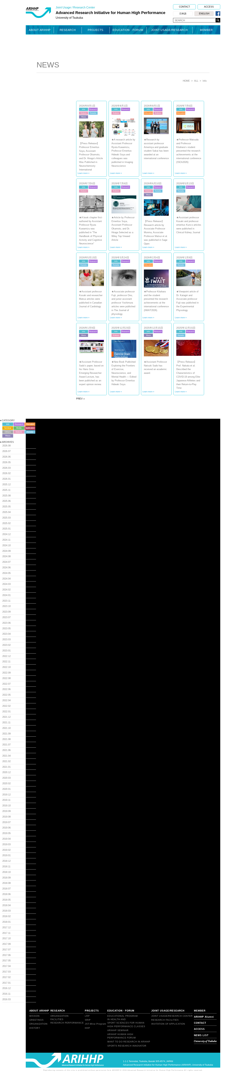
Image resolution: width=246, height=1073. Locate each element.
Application (30, 428)
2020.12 (6, 772)
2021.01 (6, 767)
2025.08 (6, 495)
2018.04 (6, 905)
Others (8, 432)
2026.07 (6, 451)
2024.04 (6, 578)
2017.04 (6, 966)
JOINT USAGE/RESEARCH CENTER (172, 1016)
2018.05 (6, 899)
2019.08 (6, 816)
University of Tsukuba (205, 1041)
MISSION (34, 1016)
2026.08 (6, 445)
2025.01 (6, 528)
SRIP (88, 1020)
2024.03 (6, 584)
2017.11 (6, 933)
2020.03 (6, 778)
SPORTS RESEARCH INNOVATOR (126, 1046)
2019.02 (6, 850)
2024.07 (6, 562)
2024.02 (6, 589)
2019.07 (6, 822)
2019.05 (6, 833)
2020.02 (6, 783)
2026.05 (6, 462)
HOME (186, 80)
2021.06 (6, 750)
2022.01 (6, 711)
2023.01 (6, 650)
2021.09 (6, 733)
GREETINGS (36, 1020)
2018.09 (6, 877)
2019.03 (6, 844)
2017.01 (6, 982)
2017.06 (6, 955)
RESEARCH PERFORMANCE (67, 1023)
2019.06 (6, 827)
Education (30, 424)
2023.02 (6, 645)
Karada (30, 432)
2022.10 (6, 667)
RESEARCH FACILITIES (165, 1020)
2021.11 (6, 722)
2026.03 (6, 468)
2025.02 (6, 523)
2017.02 (6, 977)
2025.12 (6, 484)
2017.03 (6, 971)
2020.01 (6, 789)
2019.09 (6, 811)
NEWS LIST (201, 1035)
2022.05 (6, 694)
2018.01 (6, 922)
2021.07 (6, 744)
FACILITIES (56, 1019)
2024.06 (6, 567)
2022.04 (6, 700)
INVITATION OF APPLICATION (168, 1024)
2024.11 (6, 539)
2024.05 (6, 573)
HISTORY (34, 1028)
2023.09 (6, 611)
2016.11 (6, 993)
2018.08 (6, 883)
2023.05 (6, 628)
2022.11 (6, 661)
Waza (7, 436)
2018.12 (6, 861)
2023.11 (6, 600)
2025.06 (6, 501)
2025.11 (6, 490)
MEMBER (206, 29)
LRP (87, 1016)
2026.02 (6, 473)
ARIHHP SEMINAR (118, 1030)
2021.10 (6, 728)
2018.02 (6, 916)
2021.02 (6, 761)
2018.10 (6, 872)
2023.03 (6, 639)
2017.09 (6, 944)
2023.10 (6, 606)
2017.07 (6, 949)
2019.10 (6, 805)
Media (18, 428)
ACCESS (209, 6)
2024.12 (6, 534)
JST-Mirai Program (95, 1024)
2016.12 (6, 988)
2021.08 (6, 739)
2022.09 (6, 672)
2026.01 (6, 479)
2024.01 (6, 595)
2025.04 (6, 512)
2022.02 (6, 706)
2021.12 (6, 717)
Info (7, 424)
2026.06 (6, 456)
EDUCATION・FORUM (128, 29)
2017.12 (6, 927)
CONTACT (184, 6)
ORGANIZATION (38, 1024)
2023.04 (6, 634)
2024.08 (6, 556)
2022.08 (6, 678)
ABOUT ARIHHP (40, 29)
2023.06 (6, 623)
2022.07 (6, 683)
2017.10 (6, 938)
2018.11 (6, 866)
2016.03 (6, 999)
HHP (87, 1028)
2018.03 (6, 910)
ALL (196, 80)
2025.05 (6, 506)
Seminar (7, 428)
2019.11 (6, 800)
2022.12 (6, 656)
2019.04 (6, 838)
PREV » (80, 398)
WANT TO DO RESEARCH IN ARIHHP (128, 1041)
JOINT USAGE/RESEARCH (169, 29)
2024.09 (6, 551)
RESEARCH (68, 29)
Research (19, 424)
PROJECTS (95, 29)
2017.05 (6, 960)
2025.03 (6, 517)
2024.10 (6, 545)
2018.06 (6, 894)
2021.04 (6, 755)
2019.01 (6, 855)
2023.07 (6, 617)
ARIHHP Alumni (204, 1016)
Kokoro (19, 432)
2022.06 (6, 689)
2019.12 (6, 794)
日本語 (182, 13)
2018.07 (6, 888)
